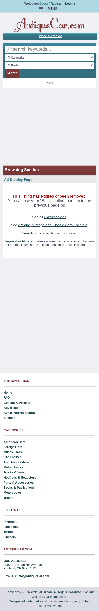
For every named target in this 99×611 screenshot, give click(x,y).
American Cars (15, 442)
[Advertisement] (50, 129)
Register (57, 3)
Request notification (19, 241)
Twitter (8, 532)
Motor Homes (13, 467)
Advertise (11, 408)
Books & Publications (19, 487)
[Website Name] (49, 25)
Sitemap (9, 418)
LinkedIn (10, 537)
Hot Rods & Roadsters (20, 477)
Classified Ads (55, 217)
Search (27, 233)
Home (8, 392)
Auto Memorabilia (16, 462)
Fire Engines (13, 457)
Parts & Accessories (19, 482)
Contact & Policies (17, 403)
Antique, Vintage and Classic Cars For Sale (52, 225)
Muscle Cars (13, 452)
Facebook (11, 527)
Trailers (9, 498)
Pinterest (10, 522)
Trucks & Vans (14, 472)
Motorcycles (13, 492)
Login (69, 3)
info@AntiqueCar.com (33, 576)
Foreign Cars (13, 447)
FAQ (7, 397)
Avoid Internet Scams (19, 413)
